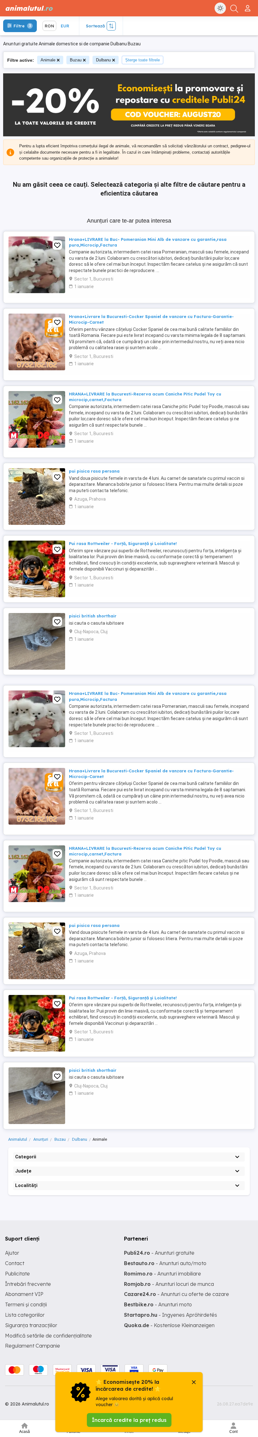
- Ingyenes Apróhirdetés (170, 1315)
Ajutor (12, 1253)
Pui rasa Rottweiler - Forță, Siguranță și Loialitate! (123, 543)
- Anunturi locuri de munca (169, 1284)
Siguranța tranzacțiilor (31, 1325)
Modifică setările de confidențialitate (48, 1335)
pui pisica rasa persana (94, 471)
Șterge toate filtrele (142, 60)
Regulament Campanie (32, 1346)
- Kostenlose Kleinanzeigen (169, 1325)
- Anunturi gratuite (159, 1253)
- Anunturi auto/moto (165, 1263)
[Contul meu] (248, 5)
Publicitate (17, 1273)
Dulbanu (103, 60)
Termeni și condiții (26, 1304)
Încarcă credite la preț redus (129, 1420)
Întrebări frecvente (28, 1284)
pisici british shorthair (92, 615)
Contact (14, 1263)
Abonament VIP (24, 1294)
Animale (48, 60)
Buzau (75, 60)
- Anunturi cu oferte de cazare (176, 1294)
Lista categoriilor (25, 1315)
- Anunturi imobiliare (162, 1273)
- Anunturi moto (158, 1304)
